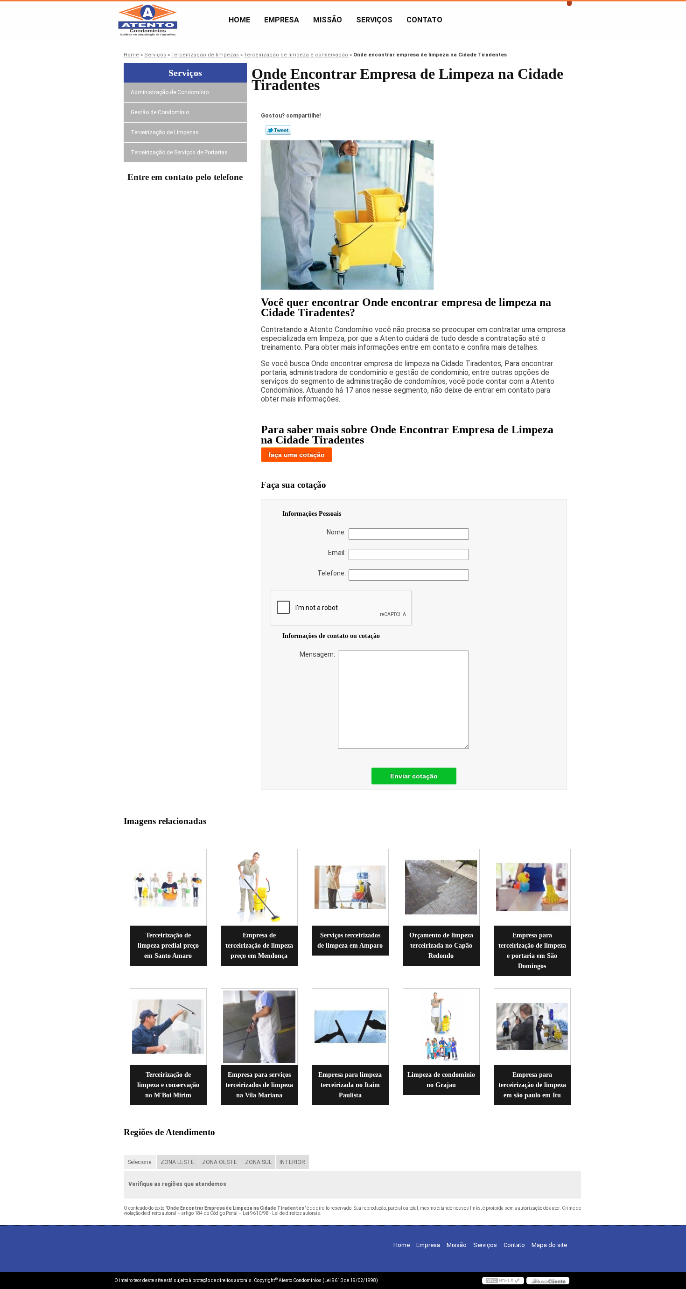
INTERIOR (292, 1162)
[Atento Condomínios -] (168, 20)
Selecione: (140, 1162)
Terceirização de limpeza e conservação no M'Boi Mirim (168, 1085)
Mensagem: (319, 654)
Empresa (281, 19)
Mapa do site (549, 1244)
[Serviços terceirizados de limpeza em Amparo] (350, 887)
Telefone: (333, 573)
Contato (424, 19)
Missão (327, 19)
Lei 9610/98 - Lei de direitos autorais (281, 1213)
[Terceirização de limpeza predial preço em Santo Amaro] (168, 887)
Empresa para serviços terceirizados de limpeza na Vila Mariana (259, 1085)
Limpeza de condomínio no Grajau (441, 1079)
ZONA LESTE (177, 1162)
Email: (338, 552)
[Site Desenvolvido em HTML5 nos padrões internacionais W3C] (503, 1280)
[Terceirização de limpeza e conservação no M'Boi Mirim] (168, 1026)
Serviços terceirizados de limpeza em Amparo (350, 940)
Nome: (338, 532)
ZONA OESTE (219, 1162)
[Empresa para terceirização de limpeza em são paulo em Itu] (532, 1026)
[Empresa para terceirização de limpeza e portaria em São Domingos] (532, 887)
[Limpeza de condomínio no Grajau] (441, 1026)
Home (239, 19)
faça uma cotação (296, 454)
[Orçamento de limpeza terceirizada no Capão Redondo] (441, 887)
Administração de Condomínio (170, 92)
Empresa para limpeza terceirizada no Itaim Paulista (350, 1085)
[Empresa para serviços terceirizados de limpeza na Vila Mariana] (259, 1026)
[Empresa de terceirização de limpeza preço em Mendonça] (259, 887)
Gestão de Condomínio (160, 112)
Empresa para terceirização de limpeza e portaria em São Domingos (532, 951)
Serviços (374, 19)
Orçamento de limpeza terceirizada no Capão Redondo (441, 945)
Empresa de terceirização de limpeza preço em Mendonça (259, 945)
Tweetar (278, 130)
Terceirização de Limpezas (165, 132)
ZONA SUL (258, 1162)
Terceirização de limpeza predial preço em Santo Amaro (168, 945)
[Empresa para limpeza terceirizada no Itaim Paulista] (350, 1026)
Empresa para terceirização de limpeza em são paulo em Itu (532, 1085)
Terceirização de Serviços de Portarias (179, 152)
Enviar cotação (414, 776)
